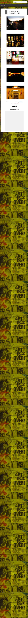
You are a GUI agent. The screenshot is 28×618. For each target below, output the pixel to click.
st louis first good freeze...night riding (14, 12)
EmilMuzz (21, 102)
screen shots (16, 104)
